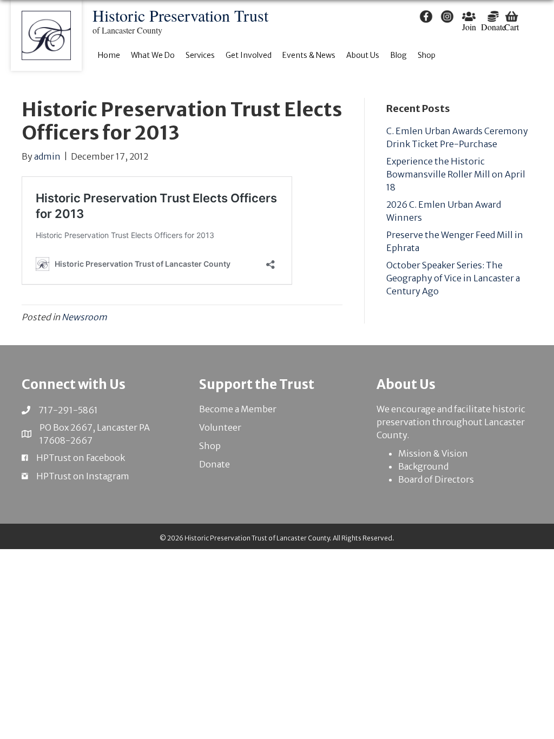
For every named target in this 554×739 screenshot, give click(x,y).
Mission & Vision (433, 453)
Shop (210, 445)
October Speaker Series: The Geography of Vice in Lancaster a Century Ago (453, 278)
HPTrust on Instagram (82, 476)
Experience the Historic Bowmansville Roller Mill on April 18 (455, 174)
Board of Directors (436, 479)
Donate (214, 464)
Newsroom (84, 317)
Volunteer (220, 427)
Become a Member (237, 409)
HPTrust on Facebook (80, 457)
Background (423, 466)
